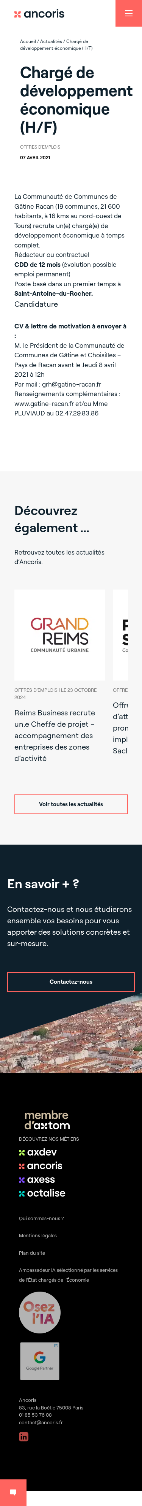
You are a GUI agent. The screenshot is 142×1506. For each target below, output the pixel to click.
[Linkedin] (23, 1436)
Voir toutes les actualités (71, 804)
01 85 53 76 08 (35, 1415)
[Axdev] (43, 1152)
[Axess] (43, 1179)
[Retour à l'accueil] (42, 13)
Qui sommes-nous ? (41, 1218)
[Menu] (128, 13)
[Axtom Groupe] (47, 1121)
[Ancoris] (43, 1165)
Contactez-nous (71, 981)
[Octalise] (43, 1193)
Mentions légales (38, 1235)
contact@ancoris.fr (41, 1422)
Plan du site (32, 1253)
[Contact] (13, 1492)
